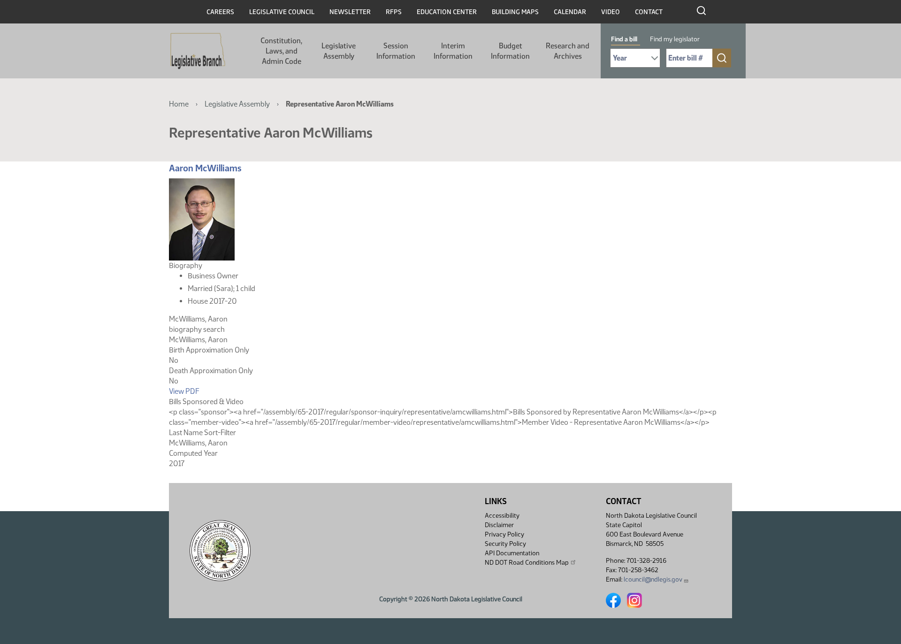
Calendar (570, 12)
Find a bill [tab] (624, 39)
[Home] (198, 51)
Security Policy (505, 544)
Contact (649, 12)
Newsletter (350, 12)
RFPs (394, 12)
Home (179, 104)
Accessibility (502, 516)
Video (610, 12)
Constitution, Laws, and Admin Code (281, 51)
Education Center (447, 12)
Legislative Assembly (338, 51)
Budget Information (510, 51)
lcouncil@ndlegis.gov (653, 579)
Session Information (395, 51)
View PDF (184, 391)
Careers (220, 12)
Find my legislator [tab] (675, 39)
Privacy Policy (504, 534)
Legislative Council (281, 12)
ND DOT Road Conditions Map (527, 563)
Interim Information (453, 51)
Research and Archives (567, 51)
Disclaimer (499, 525)
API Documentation (512, 553)
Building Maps (515, 12)
